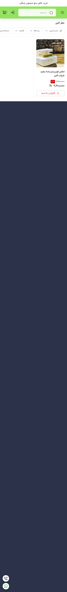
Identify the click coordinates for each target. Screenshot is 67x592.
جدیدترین (53, 30)
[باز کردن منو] (61, 12)
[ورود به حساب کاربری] (13, 12)
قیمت (21, 30)
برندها (37, 30)
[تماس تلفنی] (6, 578)
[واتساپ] (6, 586)
